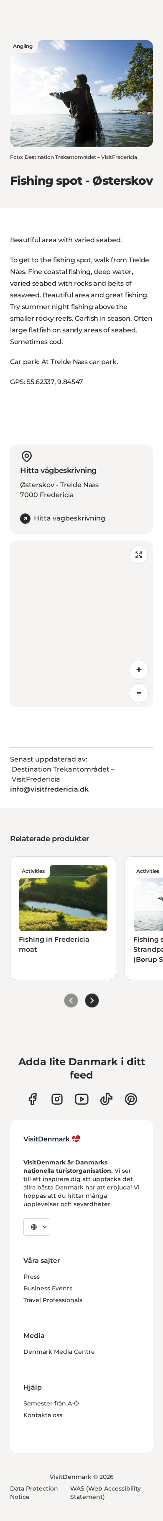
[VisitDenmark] (52, 1139)
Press (31, 1276)
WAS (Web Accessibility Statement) (105, 1493)
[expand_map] (139, 555)
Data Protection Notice (34, 1493)
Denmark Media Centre (59, 1351)
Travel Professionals (52, 1300)
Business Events (47, 1288)
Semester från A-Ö (51, 1403)
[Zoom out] (139, 693)
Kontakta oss (42, 1415)
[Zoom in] (139, 670)
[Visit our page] (57, 1099)
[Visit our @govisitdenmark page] (106, 1099)
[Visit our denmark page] (32, 1099)
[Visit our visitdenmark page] (81, 1099)
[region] (81, 624)
